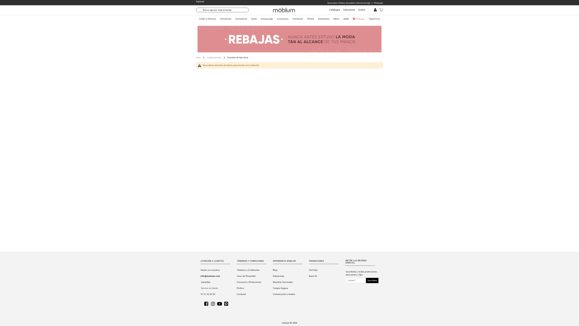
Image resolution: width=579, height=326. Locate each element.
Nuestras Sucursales (283, 282)
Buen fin (313, 276)
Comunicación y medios (284, 294)
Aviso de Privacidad (246, 276)
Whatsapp (378, 3)
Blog (275, 270)
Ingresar (200, 1)
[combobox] (222, 10)
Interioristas (278, 276)
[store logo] (284, 10)
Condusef (241, 294)
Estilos (361, 9)
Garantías (205, 282)
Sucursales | (332, 3)
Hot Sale (313, 270)
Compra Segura (280, 288)
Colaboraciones (214, 57)
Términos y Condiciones (248, 270)
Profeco (240, 288)
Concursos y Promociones (249, 282)
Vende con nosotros (210, 270)
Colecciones (349, 9)
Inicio (198, 57)
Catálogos (334, 9)
